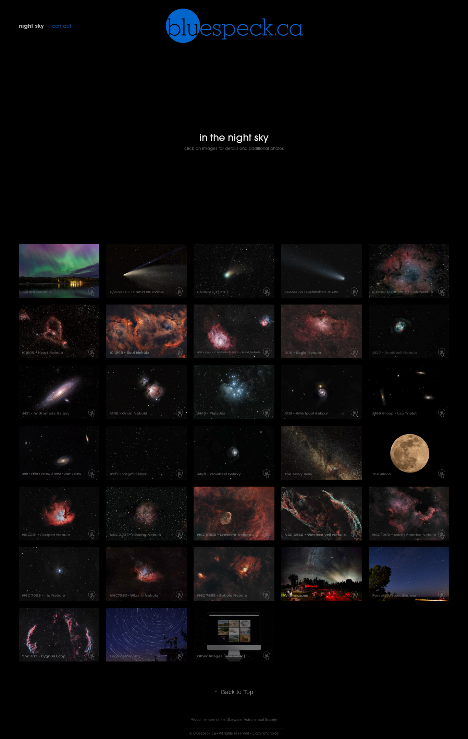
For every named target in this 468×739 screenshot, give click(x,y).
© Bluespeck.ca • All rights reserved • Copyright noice (234, 733)
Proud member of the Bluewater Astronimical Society (233, 719)
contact (61, 26)
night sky (31, 25)
